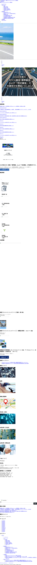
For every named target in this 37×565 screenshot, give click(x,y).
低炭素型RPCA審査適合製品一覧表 (9, 17)
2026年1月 (3, 526)
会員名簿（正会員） (7, 8)
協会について (6, 538)
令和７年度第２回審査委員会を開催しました (7, 128)
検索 (35, 503)
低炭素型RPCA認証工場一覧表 (8, 18)
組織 (6, 539)
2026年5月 (3, 523)
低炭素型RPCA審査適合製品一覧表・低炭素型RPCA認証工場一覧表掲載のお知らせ (13, 511)
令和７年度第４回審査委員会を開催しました (7, 119)
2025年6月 (3, 530)
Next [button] (2, 65)
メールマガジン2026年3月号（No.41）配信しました (8, 122)
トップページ (6, 537)
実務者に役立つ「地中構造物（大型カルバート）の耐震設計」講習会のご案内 (12, 106)
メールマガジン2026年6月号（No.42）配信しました (8, 112)
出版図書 (3, 19)
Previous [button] (3, 64)
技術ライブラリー (6, 559)
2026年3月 (3, 524)
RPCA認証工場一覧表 (7, 16)
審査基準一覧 (6, 14)
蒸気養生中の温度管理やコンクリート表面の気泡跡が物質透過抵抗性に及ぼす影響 (15, 363)
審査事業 (3, 11)
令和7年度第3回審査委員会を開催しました (7, 125)
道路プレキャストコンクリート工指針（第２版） (13, 555)
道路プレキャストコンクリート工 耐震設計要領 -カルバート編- (16, 556)
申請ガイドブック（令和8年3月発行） (10, 13)
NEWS (3, 535)
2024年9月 (3, 531)
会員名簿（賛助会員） (7, 9)
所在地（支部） (6, 7)
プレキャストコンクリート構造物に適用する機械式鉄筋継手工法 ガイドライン (15, 362)
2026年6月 (3, 522)
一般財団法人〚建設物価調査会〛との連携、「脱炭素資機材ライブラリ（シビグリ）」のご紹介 (15, 109)
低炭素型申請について (7, 12)
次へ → (2, 137)
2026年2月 (3, 525)
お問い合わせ (4, 20)
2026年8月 (3, 520)
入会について (6, 10)
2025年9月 (3, 529)
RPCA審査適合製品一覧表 (8, 15)
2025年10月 (3, 528)
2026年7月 (3, 521)
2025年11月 (3, 527)
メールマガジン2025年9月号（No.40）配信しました (8, 135)
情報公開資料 (6, 6)
